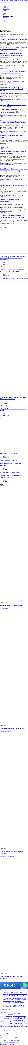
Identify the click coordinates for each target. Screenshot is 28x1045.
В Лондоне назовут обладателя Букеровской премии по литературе (12, 216)
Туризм (5, 17)
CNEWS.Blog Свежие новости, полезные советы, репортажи (13, 1043)
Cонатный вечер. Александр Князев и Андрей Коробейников (13, 152)
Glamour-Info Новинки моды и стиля (12, 728)
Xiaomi (21, 1018)
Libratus (3, 1016)
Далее (5, 226)
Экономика (6, 9)
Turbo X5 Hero (15, 1018)
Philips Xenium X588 (17, 1016)
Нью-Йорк (9, 1023)
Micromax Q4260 (9, 1016)
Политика (5, 7)
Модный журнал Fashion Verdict (11, 605)
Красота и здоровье (8, 16)
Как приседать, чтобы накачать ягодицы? (14, 1005)
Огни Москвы (20, 1023)
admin (4, 262)
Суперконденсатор (7, 1026)
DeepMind (3, 1014)
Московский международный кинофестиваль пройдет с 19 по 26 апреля (11, 88)
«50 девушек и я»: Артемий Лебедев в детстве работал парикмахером (12, 72)
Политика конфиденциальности (11, 1040)
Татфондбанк (20, 1026)
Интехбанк (18, 1020)
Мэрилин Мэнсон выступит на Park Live (13, 39)
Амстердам (8, 1021)
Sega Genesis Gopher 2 (8, 1018)
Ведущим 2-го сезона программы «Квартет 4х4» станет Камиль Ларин (12, 121)
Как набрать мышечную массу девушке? (13, 1006)
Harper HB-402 (10, 1014)
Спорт (4, 13)
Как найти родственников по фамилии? (13, 1002)
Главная (5, 1030)
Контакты (5, 1032)
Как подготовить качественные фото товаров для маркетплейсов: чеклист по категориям (15, 998)
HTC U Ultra (18, 1014)
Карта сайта (6, 1033)
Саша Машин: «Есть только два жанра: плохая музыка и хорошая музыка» (13, 170)
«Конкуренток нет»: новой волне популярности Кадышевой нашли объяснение (11, 55)
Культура (5, 11)
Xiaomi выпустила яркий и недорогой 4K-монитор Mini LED (13, 398)
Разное (5, 21)
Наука (4, 10)
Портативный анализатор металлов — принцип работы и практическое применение (13, 257)
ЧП (4, 20)
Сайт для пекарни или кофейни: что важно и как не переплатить (12, 270)
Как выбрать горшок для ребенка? (12, 1001)
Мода (4, 14)
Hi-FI (4, 18)
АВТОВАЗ (2, 1021)
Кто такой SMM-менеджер (9, 453)
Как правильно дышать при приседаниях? (14, 1003)
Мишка (4, 1023)
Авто (4, 6)
